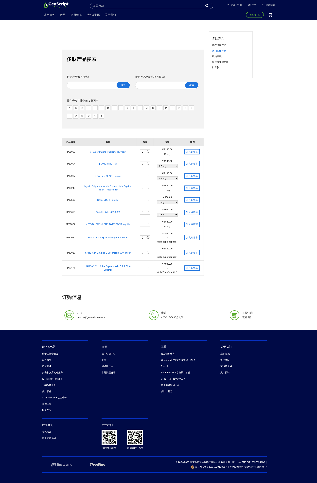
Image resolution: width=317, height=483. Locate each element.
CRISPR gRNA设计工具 (173, 378)
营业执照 (236, 462)
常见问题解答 (108, 372)
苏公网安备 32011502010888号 (211, 466)
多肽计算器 (167, 391)
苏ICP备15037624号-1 (253, 462)
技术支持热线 (49, 438)
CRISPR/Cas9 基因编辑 (54, 397)
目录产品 (46, 410)
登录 (233, 5)
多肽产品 (218, 38)
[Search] (207, 5)
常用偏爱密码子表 (170, 385)
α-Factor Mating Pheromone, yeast (108, 151)
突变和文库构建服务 (52, 372)
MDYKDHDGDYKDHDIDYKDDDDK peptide (108, 224)
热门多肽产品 (219, 51)
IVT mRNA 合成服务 (52, 378)
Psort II (164, 366)
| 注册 (239, 5)
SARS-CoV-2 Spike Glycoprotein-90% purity (108, 252)
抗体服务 (46, 366)
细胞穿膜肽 (218, 56)
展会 (104, 360)
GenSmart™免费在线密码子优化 (178, 360)
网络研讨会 (107, 366)
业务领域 (225, 353)
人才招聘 (225, 372)
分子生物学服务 (50, 353)
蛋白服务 (46, 360)
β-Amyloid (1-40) (108, 163)
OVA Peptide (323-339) (108, 212)
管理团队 (225, 360)
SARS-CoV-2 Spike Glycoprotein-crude (108, 237)
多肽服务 (46, 391)
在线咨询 (46, 432)
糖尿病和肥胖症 (220, 62)
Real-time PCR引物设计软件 (175, 372)
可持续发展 (226, 366)
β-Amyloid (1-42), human (108, 176)
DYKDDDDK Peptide (108, 200)
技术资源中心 (108, 353)
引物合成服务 (49, 385)
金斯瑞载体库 (168, 353)
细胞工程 (46, 404)
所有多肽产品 (219, 45)
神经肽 (215, 67)
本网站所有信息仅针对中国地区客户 (248, 466)
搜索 (123, 85)
